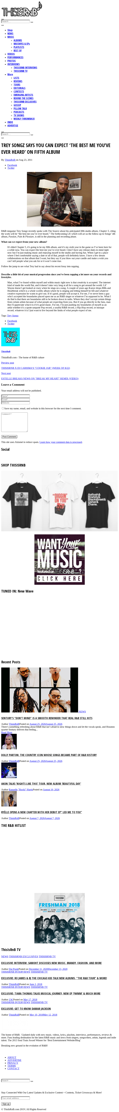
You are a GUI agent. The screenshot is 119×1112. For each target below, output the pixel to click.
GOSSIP (17, 105)
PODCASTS (19, 112)
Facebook (12, 165)
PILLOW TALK (20, 108)
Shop (10, 30)
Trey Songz (12, 315)
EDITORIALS (19, 88)
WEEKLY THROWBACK (24, 118)
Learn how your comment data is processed (61, 442)
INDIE (10, 122)
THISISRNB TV (20, 71)
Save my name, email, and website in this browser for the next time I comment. (42, 408)
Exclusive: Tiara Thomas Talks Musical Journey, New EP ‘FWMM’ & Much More (50, 993)
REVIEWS (18, 81)
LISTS (16, 78)
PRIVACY (12, 1063)
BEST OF (18, 50)
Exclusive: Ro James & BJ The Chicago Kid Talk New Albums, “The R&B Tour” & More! (54, 978)
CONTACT (13, 1068)
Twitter (10, 168)
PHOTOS (11, 60)
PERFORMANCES (15, 57)
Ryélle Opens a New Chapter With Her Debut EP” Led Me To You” (41, 812)
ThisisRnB (10, 160)
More (10, 74)
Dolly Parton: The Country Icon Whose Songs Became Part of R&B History (49, 755)
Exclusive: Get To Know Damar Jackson (26, 1008)
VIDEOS (11, 54)
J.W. (11, 999)
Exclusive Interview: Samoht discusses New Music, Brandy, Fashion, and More (51, 963)
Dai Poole (14, 969)
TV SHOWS (19, 115)
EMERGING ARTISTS (23, 95)
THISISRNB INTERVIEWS (25, 67)
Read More (6, 732)
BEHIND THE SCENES (23, 98)
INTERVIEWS (13, 64)
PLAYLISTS (19, 47)
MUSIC (10, 37)
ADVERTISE (12, 125)
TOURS (17, 84)
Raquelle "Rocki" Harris (21, 789)
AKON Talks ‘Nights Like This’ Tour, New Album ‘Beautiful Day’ (41, 783)
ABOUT (11, 1057)
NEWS (10, 33)
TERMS (11, 1065)
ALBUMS (18, 40)
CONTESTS (19, 91)
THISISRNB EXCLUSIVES (25, 101)
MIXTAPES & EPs (22, 43)
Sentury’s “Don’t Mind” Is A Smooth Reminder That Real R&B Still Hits (46, 718)
